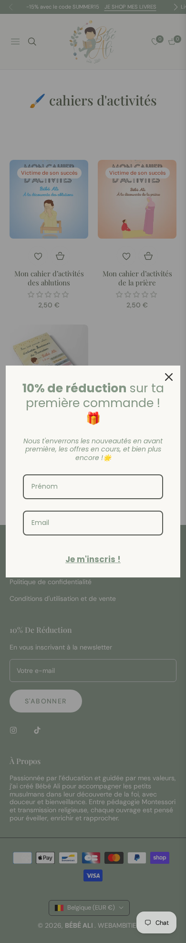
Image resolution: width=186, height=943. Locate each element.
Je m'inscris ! (93, 559)
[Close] (168, 377)
